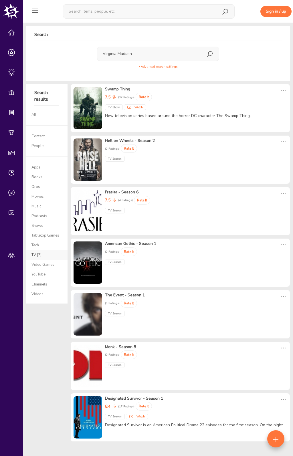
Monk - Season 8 (120, 347)
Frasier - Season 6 (121, 192)
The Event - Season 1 (125, 295)
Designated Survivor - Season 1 (134, 398)
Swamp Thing (117, 89)
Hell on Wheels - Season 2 (130, 140)
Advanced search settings (158, 67)
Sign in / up (276, 11)
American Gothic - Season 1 (130, 243)
